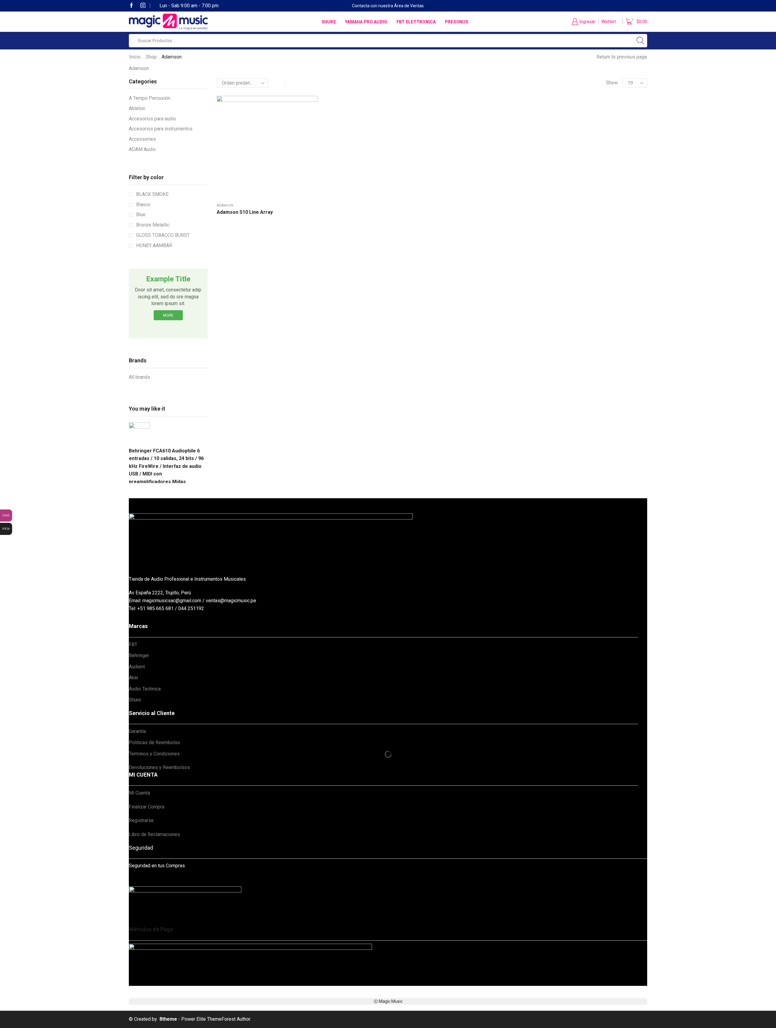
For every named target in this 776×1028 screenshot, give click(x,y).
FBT (133, 644)
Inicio (135, 57)
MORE (168, 315)
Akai (133, 677)
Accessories (142, 139)
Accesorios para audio (152, 119)
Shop (151, 57)
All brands (139, 377)
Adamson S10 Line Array (245, 212)
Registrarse (141, 820)
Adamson (225, 205)
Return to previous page (622, 57)
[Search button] (640, 40)
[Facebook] (131, 6)
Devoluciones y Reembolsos (159, 767)
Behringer (139, 655)
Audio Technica (145, 689)
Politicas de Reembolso (154, 742)
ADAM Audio (142, 149)
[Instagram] (143, 6)
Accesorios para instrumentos (160, 129)
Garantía (137, 731)
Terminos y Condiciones (154, 754)
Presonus (456, 21)
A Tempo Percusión (149, 98)
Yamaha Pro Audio (366, 21)
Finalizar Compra (146, 807)
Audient (137, 667)
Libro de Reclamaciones (154, 834)
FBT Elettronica (416, 21)
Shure (329, 21)
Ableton (137, 108)
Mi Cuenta (139, 793)
